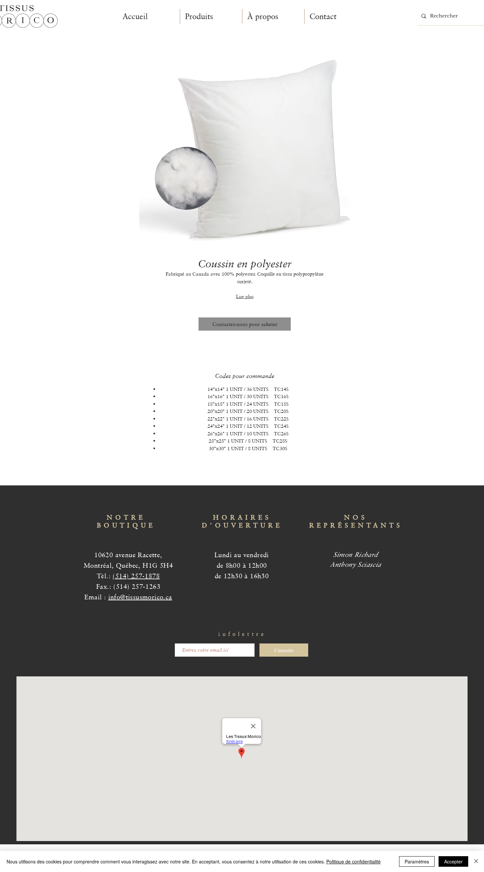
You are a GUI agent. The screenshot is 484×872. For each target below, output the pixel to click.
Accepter (453, 861)
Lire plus (245, 296)
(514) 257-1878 (136, 576)
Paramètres (417, 861)
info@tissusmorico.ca (140, 597)
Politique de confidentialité (353, 861)
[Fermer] (476, 861)
